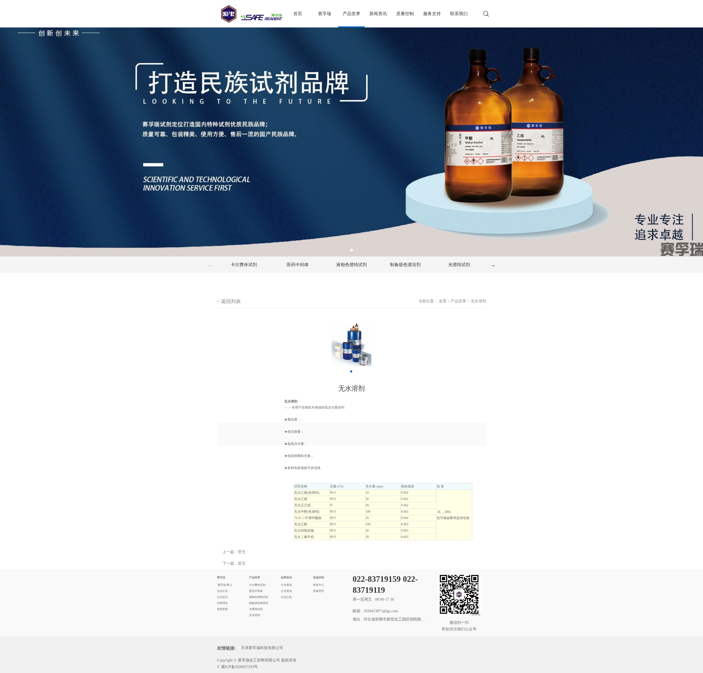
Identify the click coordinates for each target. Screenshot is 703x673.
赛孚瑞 (324, 13)
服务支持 (432, 13)
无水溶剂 (478, 301)
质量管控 (318, 590)
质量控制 (405, 13)
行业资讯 (286, 584)
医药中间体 (298, 264)
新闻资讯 (378, 13)
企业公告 (286, 596)
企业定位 (222, 596)
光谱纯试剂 (459, 264)
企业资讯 (286, 590)
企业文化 (222, 590)
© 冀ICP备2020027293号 (237, 667)
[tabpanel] (351, 128)
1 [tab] (351, 250)
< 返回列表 (229, 301)
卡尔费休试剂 (244, 264)
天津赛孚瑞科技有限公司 (262, 648)
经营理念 (222, 603)
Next (493, 264)
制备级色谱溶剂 (405, 264)
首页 (443, 301)
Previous (210, 264)
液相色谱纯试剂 (351, 264)
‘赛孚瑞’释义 (224, 584)
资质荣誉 (222, 609)
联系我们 (459, 13)
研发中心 (318, 584)
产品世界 (351, 13)
